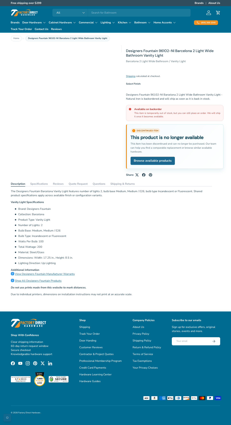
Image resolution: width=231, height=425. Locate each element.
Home (16, 38)
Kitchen (122, 22)
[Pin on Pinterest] (150, 174)
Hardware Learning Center (95, 374)
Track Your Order (21, 29)
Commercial (86, 22)
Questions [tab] (99, 184)
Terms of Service (143, 354)
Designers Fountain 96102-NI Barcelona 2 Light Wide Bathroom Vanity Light (67, 38)
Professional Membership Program (100, 361)
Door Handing (87, 340)
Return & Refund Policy (147, 347)
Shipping (130, 76)
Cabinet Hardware (60, 22)
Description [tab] (18, 184)
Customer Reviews (91, 347)
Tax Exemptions (142, 361)
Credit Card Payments (92, 368)
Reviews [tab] (58, 184)
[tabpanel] (111, 242)
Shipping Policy (142, 340)
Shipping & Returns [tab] (122, 184)
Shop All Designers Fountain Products (38, 281)
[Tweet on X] (137, 174)
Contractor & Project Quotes (96, 354)
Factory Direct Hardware (29, 412)
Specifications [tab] (39, 184)
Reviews (56, 29)
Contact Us (41, 29)
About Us (214, 3)
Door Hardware (32, 22)
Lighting (106, 22)
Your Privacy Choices (145, 368)
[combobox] (121, 13)
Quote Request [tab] (78, 184)
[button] (218, 12)
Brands (199, 3)
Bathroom (140, 22)
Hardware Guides (90, 381)
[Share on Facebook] (143, 174)
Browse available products (153, 161)
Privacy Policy (141, 334)
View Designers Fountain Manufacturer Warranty (45, 274)
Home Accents (163, 22)
